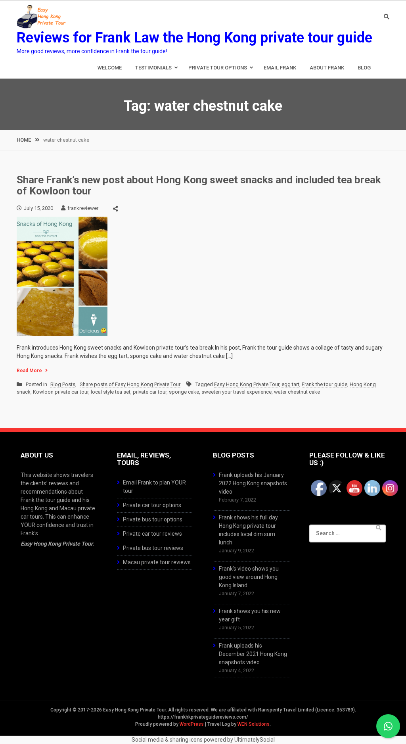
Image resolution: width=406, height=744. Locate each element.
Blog (364, 68)
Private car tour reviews (152, 534)
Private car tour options (152, 505)
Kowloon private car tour (60, 392)
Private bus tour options (152, 519)
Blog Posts (62, 384)
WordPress (192, 724)
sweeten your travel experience (236, 392)
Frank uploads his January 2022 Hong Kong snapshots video (253, 483)
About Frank (327, 68)
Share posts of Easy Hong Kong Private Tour (130, 384)
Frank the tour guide (324, 384)
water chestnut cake (297, 392)
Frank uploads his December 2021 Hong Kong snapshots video (253, 653)
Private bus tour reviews (153, 548)
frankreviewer (82, 208)
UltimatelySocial (254, 739)
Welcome (110, 68)
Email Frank (280, 68)
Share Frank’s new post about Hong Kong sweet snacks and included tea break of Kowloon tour (199, 185)
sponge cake (184, 392)
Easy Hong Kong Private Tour (246, 384)
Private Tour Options (217, 68)
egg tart (290, 384)
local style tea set (110, 392)
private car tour (150, 392)
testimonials (153, 68)
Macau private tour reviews (157, 562)
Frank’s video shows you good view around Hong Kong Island (249, 576)
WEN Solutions (253, 724)
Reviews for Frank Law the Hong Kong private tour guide (194, 37)
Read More (29, 370)
